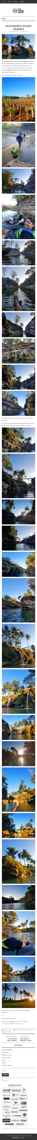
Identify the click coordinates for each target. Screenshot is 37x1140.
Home (4, 1)
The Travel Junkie (23, 31)
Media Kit (23, 1)
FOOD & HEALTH (6, 1057)
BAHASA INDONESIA (7, 1050)
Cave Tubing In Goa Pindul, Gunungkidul (12, 1039)
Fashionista (15, 1138)
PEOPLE (4, 1060)
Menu (3, 18)
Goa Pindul (18, 1030)
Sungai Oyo (30, 1030)
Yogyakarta (9, 1032)
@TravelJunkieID (18, 1021)
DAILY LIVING (5, 1052)
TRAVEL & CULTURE (8, 1030)
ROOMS (4, 1063)
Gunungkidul (24, 1030)
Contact (16, 1)
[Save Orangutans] (5, 1080)
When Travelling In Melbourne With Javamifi (25, 1039)
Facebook (20, 1023)
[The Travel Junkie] (18, 10)
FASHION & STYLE (7, 1055)
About (9, 1)
